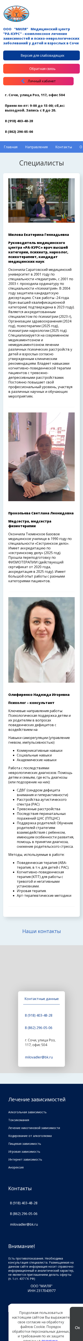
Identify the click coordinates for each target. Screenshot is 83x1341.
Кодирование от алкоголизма (30, 1136)
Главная (10, 147)
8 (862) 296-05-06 (19, 131)
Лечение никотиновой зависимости (34, 1128)
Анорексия (16, 1167)
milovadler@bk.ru (39, 1057)
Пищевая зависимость (24, 1144)
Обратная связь (42, 68)
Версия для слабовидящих (42, 55)
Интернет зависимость (25, 1159)
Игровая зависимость (24, 1151)
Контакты (63, 147)
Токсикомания (18, 1120)
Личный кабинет (42, 81)
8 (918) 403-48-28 (19, 121)
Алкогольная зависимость (27, 1112)
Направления (36, 147)
